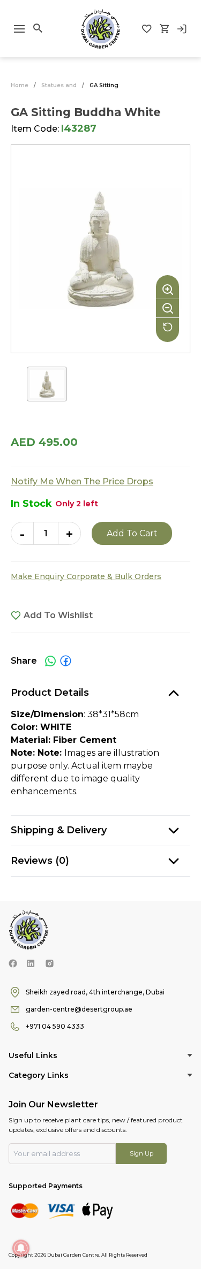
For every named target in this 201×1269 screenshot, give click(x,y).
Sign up (141, 1153)
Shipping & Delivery (59, 830)
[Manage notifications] (20, 1248)
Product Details (50, 692)
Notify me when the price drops (82, 481)
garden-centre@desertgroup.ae (79, 1009)
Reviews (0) (40, 861)
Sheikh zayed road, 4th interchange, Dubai (95, 992)
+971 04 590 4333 (55, 1026)
